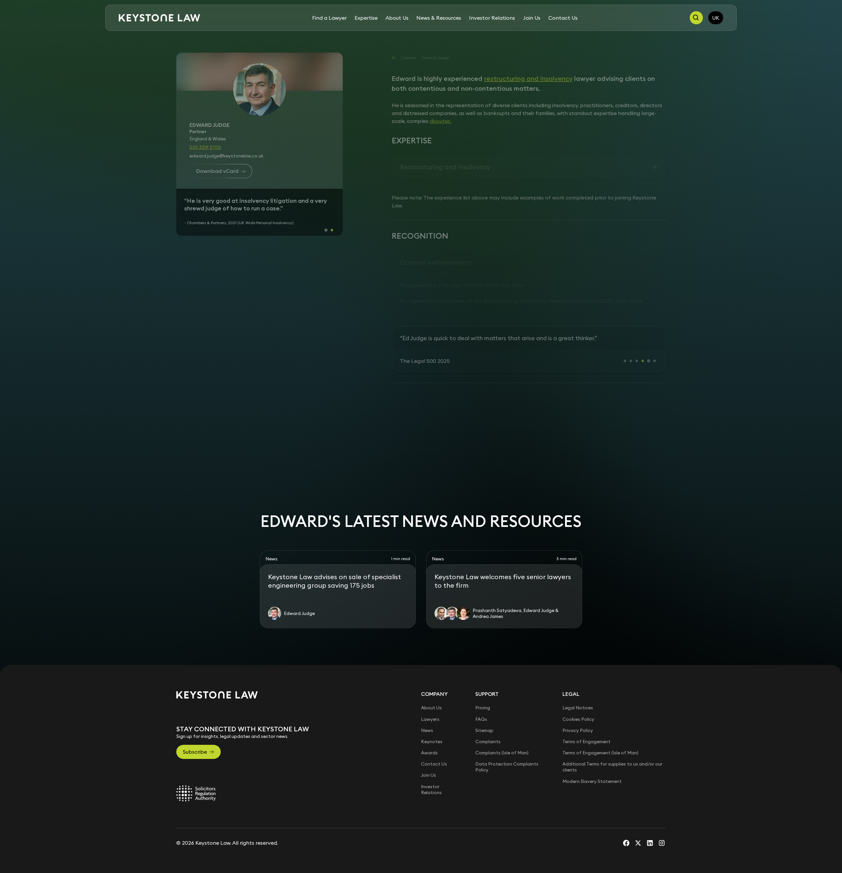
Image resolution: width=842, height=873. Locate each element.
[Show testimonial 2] (332, 250)
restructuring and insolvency (528, 78)
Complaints (488, 764)
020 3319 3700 (205, 147)
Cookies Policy (578, 742)
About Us (397, 17)
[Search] (696, 17)
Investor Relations (492, 17)
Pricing (482, 731)
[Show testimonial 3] (637, 384)
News (427, 753)
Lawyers (408, 57)
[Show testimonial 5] (649, 384)
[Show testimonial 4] (643, 384)
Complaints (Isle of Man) (502, 776)
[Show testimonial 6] (654, 384)
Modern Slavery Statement (592, 804)
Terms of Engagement (586, 764)
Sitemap (484, 753)
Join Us (531, 17)
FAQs (481, 742)
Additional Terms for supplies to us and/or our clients (612, 790)
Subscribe (195, 774)
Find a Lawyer (329, 17)
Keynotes (431, 764)
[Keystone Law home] (159, 18)
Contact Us (563, 17)
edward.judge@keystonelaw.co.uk (226, 156)
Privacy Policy (577, 753)
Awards (429, 776)
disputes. (440, 121)
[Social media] (626, 866)
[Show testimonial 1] (326, 250)
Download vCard (217, 171)
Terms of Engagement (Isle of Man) (600, 776)
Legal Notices (577, 731)
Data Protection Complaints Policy (506, 790)
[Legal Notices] (196, 816)
